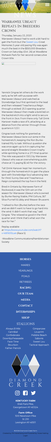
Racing (25, 287)
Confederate (13, 335)
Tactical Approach (39, 345)
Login (25, 436)
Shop (26, 318)
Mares (25, 265)
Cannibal (13, 332)
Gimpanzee (39, 328)
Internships (25, 312)
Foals (25, 276)
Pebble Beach (39, 335)
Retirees (25, 281)
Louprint (39, 332)
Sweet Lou (32, 42)
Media (25, 300)
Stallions (26, 324)
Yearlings (25, 270)
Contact (25, 305)
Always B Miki (13, 328)
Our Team (25, 293)
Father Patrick (13, 348)
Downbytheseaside (13, 338)
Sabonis (39, 338)
